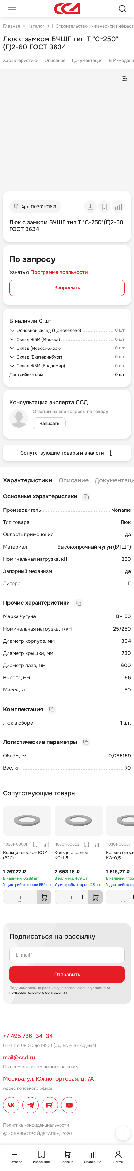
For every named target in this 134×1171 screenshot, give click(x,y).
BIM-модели (121, 60)
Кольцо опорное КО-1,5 (71, 855)
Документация (87, 60)
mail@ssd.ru (19, 1057)
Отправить (67, 974)
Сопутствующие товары (39, 793)
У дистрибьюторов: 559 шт (27, 884)
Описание (55, 60)
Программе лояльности (59, 272)
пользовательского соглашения (38, 992)
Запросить (67, 287)
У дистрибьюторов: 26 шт (78, 884)
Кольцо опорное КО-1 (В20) (25, 855)
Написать (49, 423)
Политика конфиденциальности (36, 1125)
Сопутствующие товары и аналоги (62, 453)
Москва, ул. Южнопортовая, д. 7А (48, 1078)
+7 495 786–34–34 (28, 1036)
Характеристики (20, 60)
